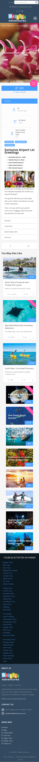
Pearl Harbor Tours (9, 619)
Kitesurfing (7, 610)
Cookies (20, 759)
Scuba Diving (7, 625)
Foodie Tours (7, 591)
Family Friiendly (8, 584)
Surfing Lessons (8, 642)
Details (7, 101)
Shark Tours (7, 630)
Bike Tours (6, 565)
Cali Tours (7, 735)
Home (4, 26)
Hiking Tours (7, 599)
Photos (7, 237)
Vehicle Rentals (8, 645)
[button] (19, 92)
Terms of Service (9, 757)
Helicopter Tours (9, 596)
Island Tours (7, 604)
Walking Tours (8, 653)
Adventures (11, 26)
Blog (5, 730)
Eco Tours (6, 581)
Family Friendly (20, 142)
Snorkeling (6, 633)
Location (8, 226)
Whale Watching (8, 656)
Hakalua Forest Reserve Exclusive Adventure (20, 458)
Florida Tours (8, 741)
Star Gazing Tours (9, 639)
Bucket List (9, 142)
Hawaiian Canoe (8, 593)
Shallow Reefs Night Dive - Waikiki (18, 521)
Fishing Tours (7, 588)
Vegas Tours (8, 738)
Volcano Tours (8, 650)
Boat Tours (7, 568)
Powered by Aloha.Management (26, 757)
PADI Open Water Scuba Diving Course (20, 542)
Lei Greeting (9, 145)
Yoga (4, 661)
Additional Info (11, 232)
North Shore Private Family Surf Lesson (18, 500)
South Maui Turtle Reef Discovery (19, 368)
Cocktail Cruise (8, 576)
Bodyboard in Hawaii (10, 570)
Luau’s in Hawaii (8, 616)
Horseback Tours (9, 602)
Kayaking (6, 607)
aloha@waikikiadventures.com (15, 713)
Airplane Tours (8, 562)
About (6, 727)
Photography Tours (9, 622)
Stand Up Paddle (8, 635)
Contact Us (7, 743)
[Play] (19, 179)
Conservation (8, 733)
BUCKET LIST (7, 573)
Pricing (7, 221)
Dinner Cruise (7, 578)
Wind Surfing (7, 658)
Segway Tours (8, 627)
